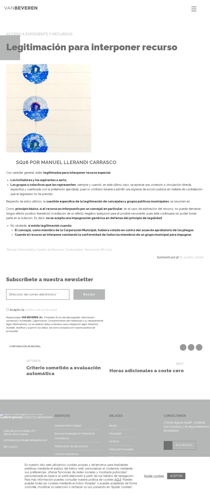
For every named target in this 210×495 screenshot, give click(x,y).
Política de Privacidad (121, 449)
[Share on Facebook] (183, 347)
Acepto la (33, 310)
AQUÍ (117, 479)
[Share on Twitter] (191, 347)
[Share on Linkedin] (199, 347)
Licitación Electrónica (67, 454)
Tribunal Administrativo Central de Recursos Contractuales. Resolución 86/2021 (59, 249)
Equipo (113, 425)
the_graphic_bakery (191, 257)
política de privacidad (41, 310)
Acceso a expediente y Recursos (39, 34)
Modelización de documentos (71, 446)
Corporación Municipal (25, 346)
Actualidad (115, 433)
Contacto (114, 441)
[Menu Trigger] (194, 8)
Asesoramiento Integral (68, 425)
